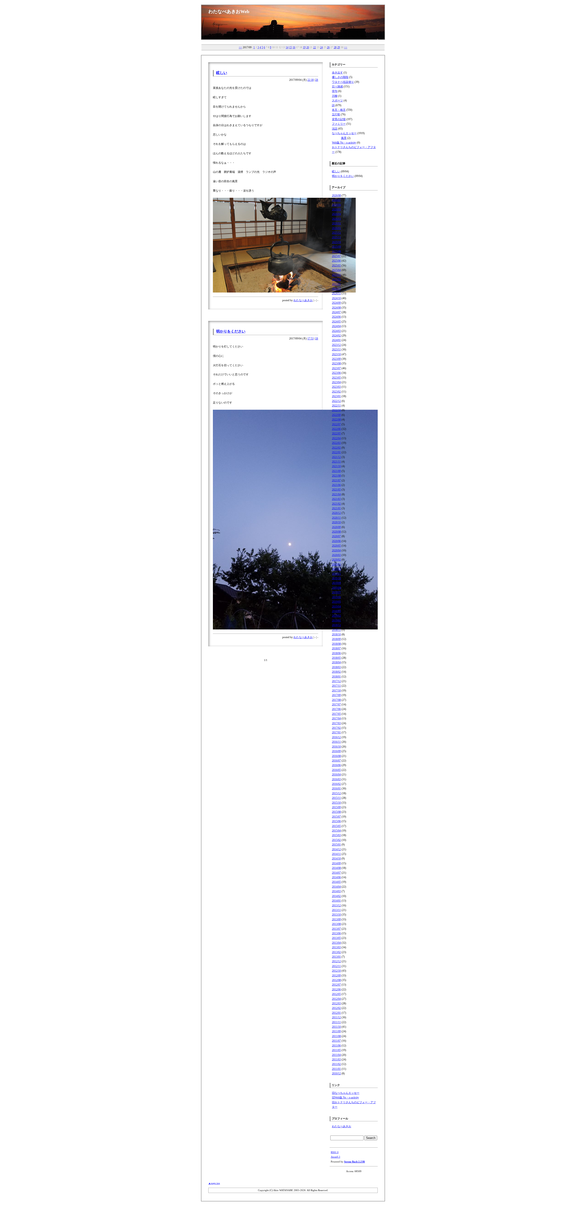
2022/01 (336, 452)
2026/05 (336, 209)
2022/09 (336, 415)
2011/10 (336, 1026)
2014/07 (336, 872)
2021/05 (336, 489)
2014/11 (336, 854)
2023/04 (336, 382)
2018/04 (336, 662)
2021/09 (336, 471)
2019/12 (336, 569)
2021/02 (336, 503)
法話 (334, 128)
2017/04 (336, 718)
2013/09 (336, 919)
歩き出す (337, 72)
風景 (344, 138)
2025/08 (336, 251)
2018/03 (336, 667)
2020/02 (336, 559)
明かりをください (230, 331)
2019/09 (336, 583)
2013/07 (336, 928)
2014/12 (336, 849)
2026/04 (336, 214)
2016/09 (336, 751)
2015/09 (336, 807)
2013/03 (336, 947)
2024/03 (336, 331)
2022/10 (336, 410)
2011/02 (336, 1064)
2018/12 (336, 625)
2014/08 (336, 868)
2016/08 (336, 756)
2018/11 (336, 629)
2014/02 (336, 896)
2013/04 (336, 942)
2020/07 (336, 536)
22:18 (310, 79)
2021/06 (336, 485)
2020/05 (336, 545)
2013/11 (336, 910)
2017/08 (336, 700)
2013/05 (336, 938)
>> (345, 47)
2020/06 (336, 541)
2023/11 (336, 349)
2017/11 (336, 685)
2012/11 (336, 966)
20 (307, 47)
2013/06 (336, 933)
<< (240, 47)
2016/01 (336, 788)
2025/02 (336, 279)
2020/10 (336, 522)
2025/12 (336, 232)
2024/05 (336, 321)
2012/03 (336, 1003)
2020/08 (336, 531)
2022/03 (336, 442)
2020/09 (336, 527)
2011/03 (336, 1059)
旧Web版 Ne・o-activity (345, 1097)
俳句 (334, 91)
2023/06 (336, 372)
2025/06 (336, 260)
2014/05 (336, 881)
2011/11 (336, 1022)
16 (294, 47)
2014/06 (336, 877)
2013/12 (336, 905)
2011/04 (336, 1055)
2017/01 (336, 732)
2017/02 (336, 727)
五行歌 (336, 114)
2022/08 (336, 419)
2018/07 (336, 648)
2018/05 (336, 657)
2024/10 (336, 298)
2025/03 (336, 274)
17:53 (310, 338)
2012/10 (336, 970)
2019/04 (336, 606)
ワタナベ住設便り (343, 82)
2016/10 (336, 746)
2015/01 (336, 844)
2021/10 (336, 466)
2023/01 (336, 396)
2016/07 (336, 760)
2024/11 (336, 293)
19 (304, 47)
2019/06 (336, 597)
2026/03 (336, 218)
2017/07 (336, 704)
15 (290, 47)
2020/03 (336, 555)
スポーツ (337, 100)
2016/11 (336, 741)
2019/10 (336, 578)
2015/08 (336, 811)
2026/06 (336, 204)
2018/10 (336, 634)
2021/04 (336, 494)
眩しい (221, 73)
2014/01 (336, 900)
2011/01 (336, 1068)
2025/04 (336, 270)
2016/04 (336, 774)
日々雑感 (337, 86)
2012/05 (336, 994)
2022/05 (336, 433)
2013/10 (336, 914)
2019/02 (336, 615)
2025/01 (336, 284)
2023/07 (336, 368)
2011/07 (336, 1040)
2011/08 (336, 1036)
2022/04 (336, 438)
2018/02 (336, 671)
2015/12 (336, 793)
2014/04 (336, 886)
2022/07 (336, 424)
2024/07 (336, 312)
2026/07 (336, 200)
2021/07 (336, 480)
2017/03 (336, 723)
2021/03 (336, 499)
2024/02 (336, 335)
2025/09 (336, 246)
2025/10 (336, 242)
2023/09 (336, 358)
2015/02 (336, 840)
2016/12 (336, 737)
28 (335, 47)
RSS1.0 (335, 1152)
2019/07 (336, 592)
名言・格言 (339, 109)
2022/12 (336, 401)
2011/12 (336, 1017)
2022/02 (336, 447)
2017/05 (336, 713)
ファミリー (339, 123)
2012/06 (336, 989)
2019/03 (336, 611)
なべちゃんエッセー (344, 133)
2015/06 (336, 821)
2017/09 (336, 695)
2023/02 (336, 391)
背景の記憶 (339, 119)
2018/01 (336, 676)
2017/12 (336, 681)
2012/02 (336, 1008)
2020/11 (336, 517)
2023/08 (336, 363)
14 (287, 47)
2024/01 (336, 340)
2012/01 (336, 1012)
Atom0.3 (335, 1156)
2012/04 (336, 998)
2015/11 (336, 797)
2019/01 (336, 620)
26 (328, 47)
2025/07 (336, 256)
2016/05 (336, 770)
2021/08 (336, 475)
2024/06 (336, 316)
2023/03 (336, 386)
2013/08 (336, 924)
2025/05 (336, 265)
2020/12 (336, 513)
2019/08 (336, 587)
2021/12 (336, 457)
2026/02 (336, 223)
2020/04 (336, 550)
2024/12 (336, 288)
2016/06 (336, 765)
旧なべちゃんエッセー (345, 1093)
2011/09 (336, 1031)
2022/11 (336, 405)
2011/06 (336, 1045)
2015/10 (336, 802)
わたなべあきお (303, 300)
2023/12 (336, 345)
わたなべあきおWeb (228, 11)
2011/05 (336, 1050)
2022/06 (336, 429)
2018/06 (336, 653)
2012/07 (336, 984)
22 (314, 47)
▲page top (214, 1183)
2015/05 (336, 826)
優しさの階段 (340, 77)
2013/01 (336, 956)
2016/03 (336, 779)
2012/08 (336, 980)
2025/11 (336, 237)
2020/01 (336, 564)
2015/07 (336, 816)
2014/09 (336, 863)
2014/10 (336, 858)
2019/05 (336, 601)
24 (321, 47)
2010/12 (336, 1073)
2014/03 (336, 891)
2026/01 (336, 228)
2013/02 (336, 952)
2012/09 (336, 975)
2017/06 (336, 709)
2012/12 (336, 961)
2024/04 (336, 326)
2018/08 (336, 643)
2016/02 (336, 784)
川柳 (334, 96)
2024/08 (336, 307)
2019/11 (336, 573)
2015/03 (336, 835)
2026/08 (336, 195)
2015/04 (336, 830)
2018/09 (336, 639)
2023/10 (336, 354)
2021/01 (336, 508)
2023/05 (336, 377)
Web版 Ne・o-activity (344, 142)
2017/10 (336, 690)
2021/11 (336, 461)
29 (338, 47)
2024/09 (336, 302)
